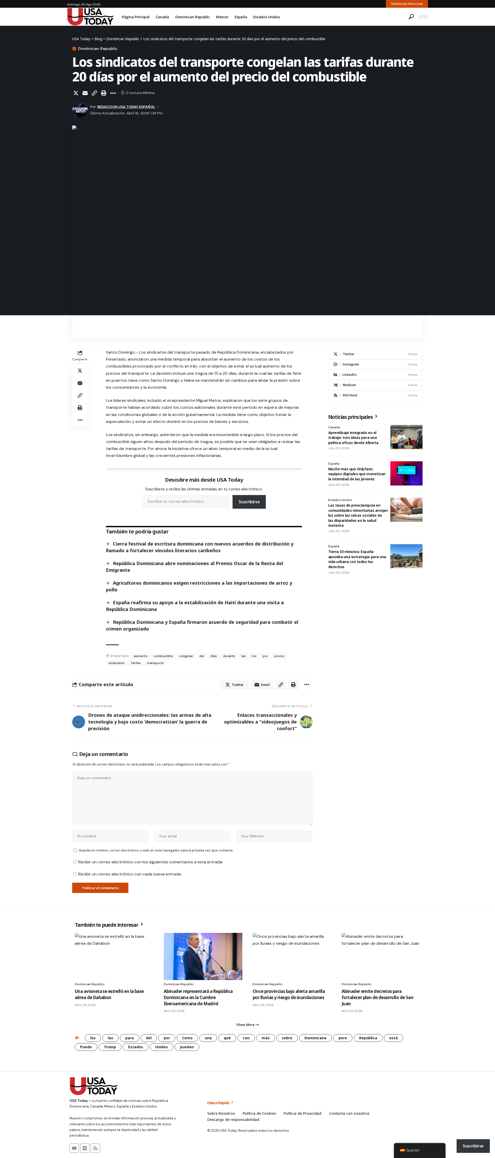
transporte (155, 663)
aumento (140, 656)
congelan (186, 656)
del (201, 656)
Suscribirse (249, 502)
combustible (163, 656)
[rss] (375, 395)
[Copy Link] (94, 93)
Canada (334, 427)
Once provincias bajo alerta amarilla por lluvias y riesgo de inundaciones (289, 994)
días (213, 656)
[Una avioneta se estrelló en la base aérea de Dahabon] (114, 956)
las (243, 656)
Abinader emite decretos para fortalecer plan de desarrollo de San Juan (377, 997)
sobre (287, 1037)
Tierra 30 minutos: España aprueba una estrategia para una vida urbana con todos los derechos (357, 559)
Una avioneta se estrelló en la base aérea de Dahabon (109, 994)
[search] (411, 16)
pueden (187, 1046)
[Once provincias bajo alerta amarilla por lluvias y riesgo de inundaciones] (292, 956)
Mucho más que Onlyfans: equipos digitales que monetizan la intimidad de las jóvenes (356, 473)
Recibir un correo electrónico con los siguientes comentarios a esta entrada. (150, 862)
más (266, 1037)
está (393, 1037)
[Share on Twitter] (75, 93)
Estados (135, 1046)
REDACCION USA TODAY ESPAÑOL (126, 106)
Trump (110, 1046)
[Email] (85, 93)
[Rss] (95, 1148)
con (246, 1037)
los (254, 656)
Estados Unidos (340, 500)
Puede (86, 1046)
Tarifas (136, 663)
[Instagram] (375, 365)
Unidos (161, 1046)
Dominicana (315, 1037)
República (368, 1037)
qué (227, 1037)
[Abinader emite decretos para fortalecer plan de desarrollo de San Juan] (381, 956)
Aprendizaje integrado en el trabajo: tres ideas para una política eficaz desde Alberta (353, 437)
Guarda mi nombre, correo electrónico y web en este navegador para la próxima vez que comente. (156, 850)
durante (229, 656)
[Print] (103, 93)
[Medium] (375, 385)
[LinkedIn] (375, 375)
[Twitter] (375, 354)
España (333, 464)
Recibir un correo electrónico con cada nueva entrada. (130, 874)
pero (343, 1037)
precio (279, 656)
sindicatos (117, 663)
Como (187, 1037)
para (129, 1037)
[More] (113, 93)
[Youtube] (74, 1148)
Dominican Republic (98, 49)
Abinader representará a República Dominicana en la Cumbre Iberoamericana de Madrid (198, 997)
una (208, 1037)
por (265, 656)
